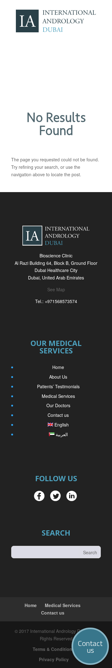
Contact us (58, 415)
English (61, 425)
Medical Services (58, 396)
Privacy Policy (54, 659)
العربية (62, 434)
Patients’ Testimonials (58, 386)
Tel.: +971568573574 (56, 301)
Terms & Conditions (54, 649)
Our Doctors (58, 405)
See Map (56, 289)
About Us (58, 377)
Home (58, 367)
